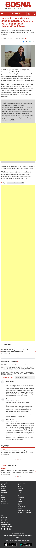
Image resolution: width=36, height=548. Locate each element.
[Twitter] (7, 529)
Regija (3, 495)
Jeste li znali (21, 483)
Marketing (4, 517)
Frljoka (20, 505)
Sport (3, 494)
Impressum (4, 522)
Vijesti (3, 485)
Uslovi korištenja (6, 524)
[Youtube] (10, 529)
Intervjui (3, 488)
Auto (19, 494)
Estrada (20, 501)
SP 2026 (20, 508)
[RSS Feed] (2, 529)
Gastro (20, 490)
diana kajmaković (13, 183)
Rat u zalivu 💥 (15, 13)
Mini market (4, 503)
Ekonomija (4, 492)
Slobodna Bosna (18, 540)
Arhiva (3, 515)
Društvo (3, 501)
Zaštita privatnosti (6, 526)
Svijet (3, 499)
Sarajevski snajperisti (24, 512)
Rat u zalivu (4, 483)
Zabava (20, 503)
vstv (22, 183)
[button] (32, 46)
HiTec (19, 492)
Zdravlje (20, 488)
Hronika (3, 490)
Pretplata (4, 519)
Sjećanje (20, 485)
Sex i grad (21, 497)
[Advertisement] (18, 142)
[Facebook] (4, 529)
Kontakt (3, 521)
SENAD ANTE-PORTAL (24, 510)
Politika (3, 486)
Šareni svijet (21, 506)
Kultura (20, 486)
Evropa (3, 497)
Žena (19, 499)
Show (19, 495)
